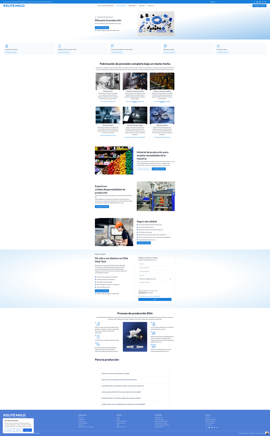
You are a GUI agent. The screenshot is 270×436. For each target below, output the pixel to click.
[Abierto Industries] (145, 6)
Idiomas (213, 1)
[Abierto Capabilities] (136, 6)
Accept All (27, 430)
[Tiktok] (265, 2)
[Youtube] (260, 2)
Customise (9, 430)
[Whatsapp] (254, 2)
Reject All (18, 430)
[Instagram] (262, 2)
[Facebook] (257, 2)
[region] (18, 425)
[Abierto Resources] (154, 6)
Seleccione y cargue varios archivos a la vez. (148, 290)
